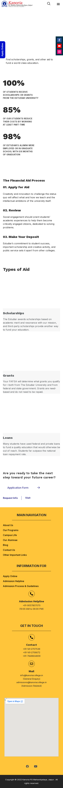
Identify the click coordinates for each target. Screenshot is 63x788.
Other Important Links (15, 554)
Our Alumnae (10, 540)
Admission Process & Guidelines (21, 586)
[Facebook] (27, 766)
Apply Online (10, 576)
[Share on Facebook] (59, 40)
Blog (5, 545)
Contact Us (9, 549)
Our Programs (10, 530)
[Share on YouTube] (59, 46)
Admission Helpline (13, 581)
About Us (8, 525)
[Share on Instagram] (59, 52)
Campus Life (10, 535)
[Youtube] (36, 766)
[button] (58, 4)
